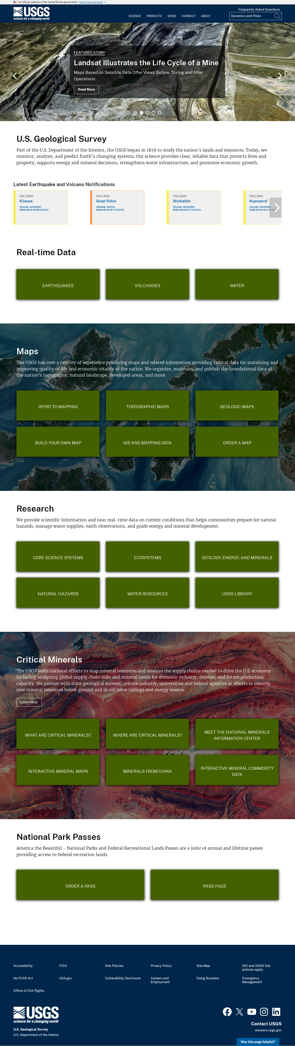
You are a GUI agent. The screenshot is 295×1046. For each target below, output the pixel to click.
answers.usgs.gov (268, 1030)
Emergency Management (252, 980)
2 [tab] (141, 113)
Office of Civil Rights (28, 991)
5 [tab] (159, 113)
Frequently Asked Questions (259, 9)
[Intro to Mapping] (58, 405)
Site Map (203, 966)
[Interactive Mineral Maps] (58, 770)
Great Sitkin (106, 201)
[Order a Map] (237, 442)
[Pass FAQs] (215, 885)
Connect (188, 16)
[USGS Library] (237, 593)
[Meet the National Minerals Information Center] (237, 734)
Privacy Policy (161, 966)
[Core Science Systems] (58, 556)
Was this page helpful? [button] (258, 1042)
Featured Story (89, 53)
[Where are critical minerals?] (147, 734)
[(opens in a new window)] (227, 1011)
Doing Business (207, 978)
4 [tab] (153, 113)
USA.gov (65, 978)
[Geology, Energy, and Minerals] (237, 556)
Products (154, 16)
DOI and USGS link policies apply (256, 968)
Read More (86, 89)
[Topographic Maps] (147, 405)
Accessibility (23, 966)
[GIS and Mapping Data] (147, 442)
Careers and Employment (160, 980)
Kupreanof (258, 201)
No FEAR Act (23, 978)
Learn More (29, 702)
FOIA (63, 966)
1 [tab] (135, 113)
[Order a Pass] (80, 885)
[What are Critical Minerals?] (58, 734)
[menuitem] (135, 13)
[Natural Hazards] (58, 593)
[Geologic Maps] (237, 405)
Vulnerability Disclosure (123, 978)
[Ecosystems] (147, 556)
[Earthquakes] (58, 284)
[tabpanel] (147, 72)
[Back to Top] (280, 1031)
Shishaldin (182, 201)
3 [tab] (147, 113)
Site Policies (114, 966)
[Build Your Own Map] (58, 442)
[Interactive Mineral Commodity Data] (237, 770)
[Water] (237, 284)
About (206, 16)
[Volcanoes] (147, 284)
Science (135, 16)
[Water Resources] (147, 593)
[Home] (31, 19)
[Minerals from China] (147, 770)
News (172, 16)
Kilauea (26, 201)
